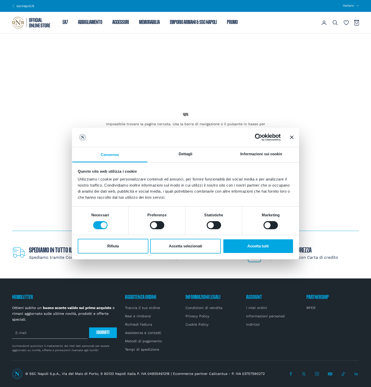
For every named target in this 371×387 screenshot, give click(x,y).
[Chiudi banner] (292, 137)
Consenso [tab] (110, 154)
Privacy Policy (197, 316)
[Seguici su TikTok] (343, 373)
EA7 (65, 22)
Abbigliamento (90, 22)
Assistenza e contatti (143, 333)
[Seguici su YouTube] (330, 373)
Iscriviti (103, 332)
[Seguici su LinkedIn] (356, 373)
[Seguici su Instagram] (317, 373)
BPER (310, 308)
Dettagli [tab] (186, 154)
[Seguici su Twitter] (303, 373)
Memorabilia (149, 22)
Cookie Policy (197, 324)
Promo (232, 22)
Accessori (120, 22)
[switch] (157, 225)
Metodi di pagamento (143, 341)
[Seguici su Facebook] (290, 373)
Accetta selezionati (185, 246)
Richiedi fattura (138, 324)
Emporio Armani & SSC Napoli (193, 22)
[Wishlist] (346, 23)
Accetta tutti (258, 246)
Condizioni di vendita (204, 308)
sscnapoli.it (23, 6)
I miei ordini (256, 308)
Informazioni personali (265, 316)
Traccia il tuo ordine (142, 308)
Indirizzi (253, 324)
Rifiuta (113, 246)
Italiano (348, 5)
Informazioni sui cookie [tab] (261, 154)
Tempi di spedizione (142, 349)
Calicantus (218, 374)
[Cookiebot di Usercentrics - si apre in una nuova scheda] (258, 137)
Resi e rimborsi (138, 316)
